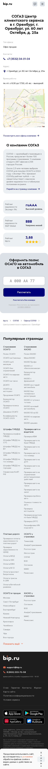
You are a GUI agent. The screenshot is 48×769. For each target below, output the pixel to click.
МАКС (26, 569)
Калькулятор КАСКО (29, 373)
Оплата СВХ (8, 560)
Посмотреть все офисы (19, 135)
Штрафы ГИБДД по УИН (11, 454)
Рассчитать (24, 292)
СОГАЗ (16, 320)
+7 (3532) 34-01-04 (18, 58)
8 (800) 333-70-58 (16, 672)
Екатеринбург (9, 609)
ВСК (26, 561)
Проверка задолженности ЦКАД (10, 549)
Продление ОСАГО (11, 395)
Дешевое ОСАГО (10, 412)
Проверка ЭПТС (31, 521)
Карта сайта (9, 691)
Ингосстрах (29, 553)
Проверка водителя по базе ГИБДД (33, 516)
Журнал (37, 687)
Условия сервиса (11, 699)
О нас (6, 687)
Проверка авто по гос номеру (32, 454)
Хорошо (41, 759)
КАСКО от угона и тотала (32, 401)
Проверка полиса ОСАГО (11, 406)
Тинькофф (28, 541)
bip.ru (5, 320)
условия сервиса (24, 307)
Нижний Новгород (11, 617)
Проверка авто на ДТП (32, 460)
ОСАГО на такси (10, 381)
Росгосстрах (30, 549)
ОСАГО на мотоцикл (7, 390)
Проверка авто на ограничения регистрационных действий (32, 475)
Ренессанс (29, 573)
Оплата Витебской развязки (11, 585)
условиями (27, 756)
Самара (6, 629)
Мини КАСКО (29, 358)
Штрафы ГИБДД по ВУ (11, 447)
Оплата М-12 (9, 568)
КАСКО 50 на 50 (31, 412)
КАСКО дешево (30, 423)
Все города (8, 637)
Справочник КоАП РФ (11, 473)
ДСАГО (6, 385)
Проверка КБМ (30, 436)
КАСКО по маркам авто (32, 417)
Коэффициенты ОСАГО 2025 (10, 417)
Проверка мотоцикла (29, 509)
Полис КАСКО (30, 354)
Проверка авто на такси (32, 484)
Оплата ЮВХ (9, 564)
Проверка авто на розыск (32, 467)
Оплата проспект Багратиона (11, 573)
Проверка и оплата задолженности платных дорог (11, 540)
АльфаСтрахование (33, 545)
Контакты (26, 687)
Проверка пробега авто (32, 497)
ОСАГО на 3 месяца (12, 358)
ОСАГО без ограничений (9, 369)
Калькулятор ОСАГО (9, 400)
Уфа (5, 633)
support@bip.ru (14, 667)
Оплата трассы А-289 (10, 579)
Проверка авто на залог (32, 490)
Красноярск (8, 621)
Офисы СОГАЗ (30, 320)
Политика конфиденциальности (18, 695)
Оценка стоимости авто (32, 503)
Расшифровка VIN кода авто (32, 526)
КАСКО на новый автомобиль (31, 407)
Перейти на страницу (21, 189)
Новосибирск (9, 606)
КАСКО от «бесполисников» (32, 367)
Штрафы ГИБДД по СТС (11, 441)
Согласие (28, 565)
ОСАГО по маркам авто (11, 375)
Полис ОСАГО (9, 354)
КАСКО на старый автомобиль (31, 386)
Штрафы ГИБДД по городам (11, 466)
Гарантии (15, 687)
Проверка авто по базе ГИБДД (32, 441)
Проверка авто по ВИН (32, 448)
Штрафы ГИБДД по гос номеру (11, 460)
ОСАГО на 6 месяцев (8, 363)
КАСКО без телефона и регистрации (30, 393)
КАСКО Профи (30, 362)
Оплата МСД (9, 556)
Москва (6, 598)
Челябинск (8, 625)
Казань (6, 613)
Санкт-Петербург (11, 602)
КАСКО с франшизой (29, 379)
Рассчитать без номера (24, 300)
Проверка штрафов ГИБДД (11, 435)
